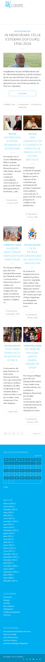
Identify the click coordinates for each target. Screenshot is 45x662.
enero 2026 (7, 506)
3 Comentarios (23, 104)
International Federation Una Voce (17, 631)
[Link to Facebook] (23, 659)
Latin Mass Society (10, 637)
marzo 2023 (8, 545)
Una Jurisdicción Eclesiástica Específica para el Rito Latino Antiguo (33, 148)
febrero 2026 (8, 503)
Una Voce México (10, 640)
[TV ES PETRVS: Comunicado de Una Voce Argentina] (32, 233)
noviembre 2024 (9, 521)
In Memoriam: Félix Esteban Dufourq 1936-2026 (22, 39)
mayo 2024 (7, 524)
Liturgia (17, 245)
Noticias (18, 31)
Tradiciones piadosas (11, 612)
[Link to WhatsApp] (36, 659)
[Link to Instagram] (27, 659)
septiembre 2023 (10, 530)
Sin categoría (8, 606)
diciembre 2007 (9, 581)
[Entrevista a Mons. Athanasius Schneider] (12, 122)
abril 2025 (7, 515)
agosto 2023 (8, 533)
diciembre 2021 (9, 560)
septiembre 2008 (10, 572)
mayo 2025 (7, 512)
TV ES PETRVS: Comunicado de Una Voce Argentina (33, 256)
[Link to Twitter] (30, 659)
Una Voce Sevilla (9, 634)
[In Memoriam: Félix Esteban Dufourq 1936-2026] (22, 60)
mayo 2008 (7, 578)
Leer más (22, 93)
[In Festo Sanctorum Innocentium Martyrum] (12, 233)
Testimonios (8, 609)
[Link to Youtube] (33, 659)
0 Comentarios (11, 200)
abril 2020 (7, 563)
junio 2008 (7, 575)
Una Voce (27, 31)
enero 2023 (7, 551)
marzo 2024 (8, 527)
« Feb (5, 487)
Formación (8, 245)
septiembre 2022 (9, 557)
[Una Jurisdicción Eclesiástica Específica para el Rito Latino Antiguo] (32, 122)
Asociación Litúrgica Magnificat (15, 643)
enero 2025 (7, 518)
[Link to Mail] (40, 659)
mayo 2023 (7, 539)
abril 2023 (7, 542)
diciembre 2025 (9, 509)
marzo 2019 (7, 569)
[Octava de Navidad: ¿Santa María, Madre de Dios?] (32, 334)
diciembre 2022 (9, 554)
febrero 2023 (8, 548)
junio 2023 (7, 536)
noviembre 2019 (9, 566)
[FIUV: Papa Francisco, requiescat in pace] (12, 334)
